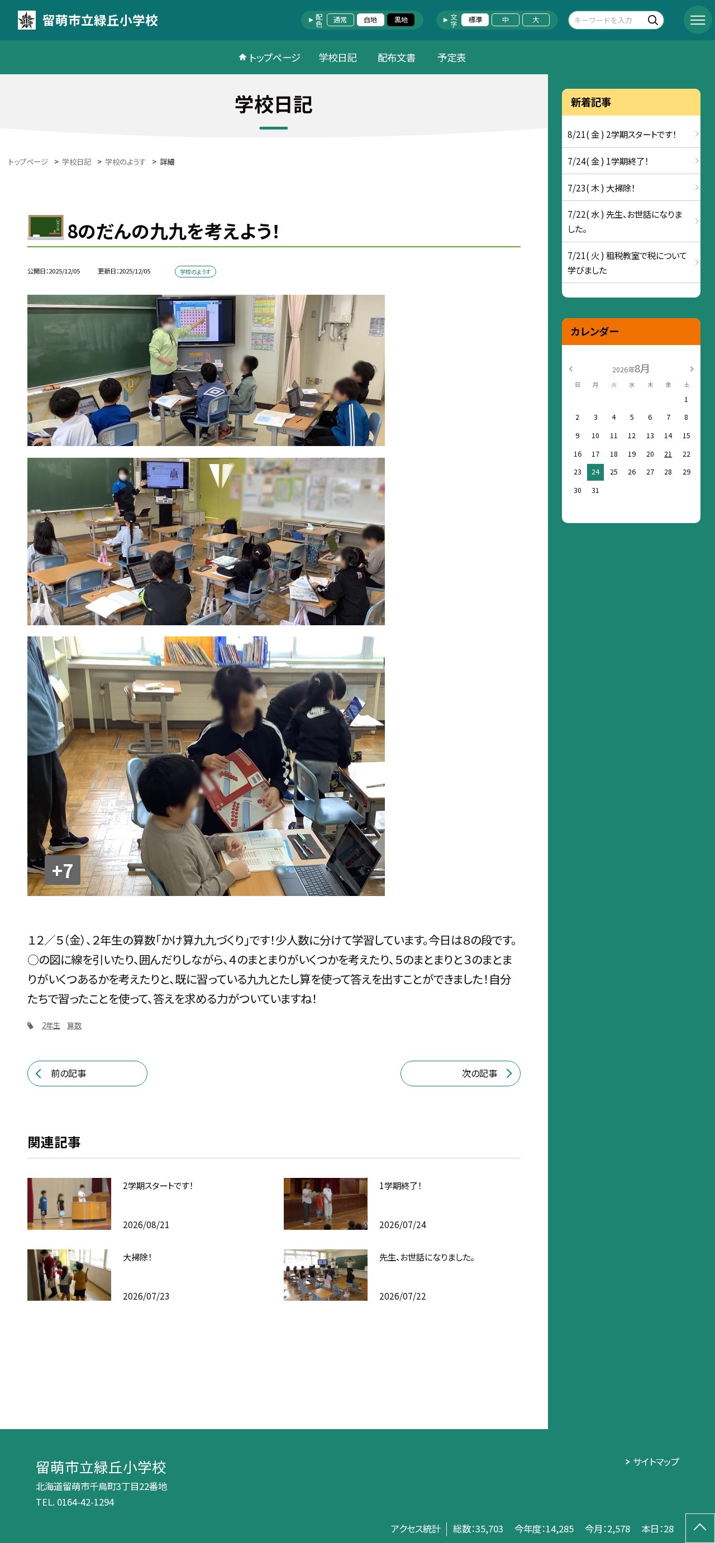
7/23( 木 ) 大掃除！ (601, 187)
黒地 (401, 20)
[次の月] (692, 368)
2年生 (51, 1025)
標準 (475, 20)
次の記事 (479, 1073)
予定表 (451, 57)
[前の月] (571, 368)
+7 (62, 870)
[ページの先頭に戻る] (700, 1528)
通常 (340, 20)
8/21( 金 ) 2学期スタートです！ (622, 134)
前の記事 (68, 1073)
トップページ (275, 57)
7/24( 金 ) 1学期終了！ (608, 161)
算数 (74, 1025)
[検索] (654, 20)
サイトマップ (656, 1461)
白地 (370, 20)
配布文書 (397, 57)
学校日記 (337, 57)
